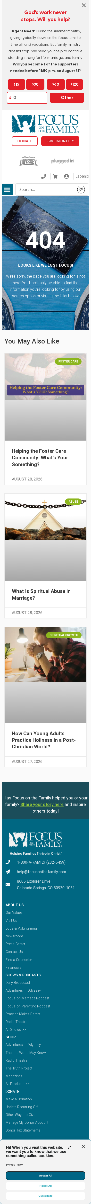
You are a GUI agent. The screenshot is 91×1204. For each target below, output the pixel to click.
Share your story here (42, 804)
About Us (15, 905)
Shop (11, 1037)
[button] (7, 189)
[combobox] (45, 189)
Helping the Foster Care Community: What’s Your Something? (40, 457)
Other (67, 98)
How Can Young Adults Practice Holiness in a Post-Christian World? (44, 740)
